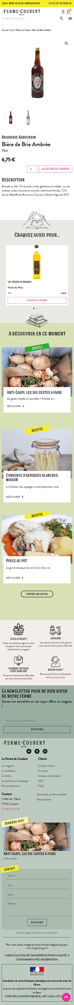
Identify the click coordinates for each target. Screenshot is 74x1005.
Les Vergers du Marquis (19, 282)
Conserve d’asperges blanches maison (32, 477)
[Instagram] (45, 751)
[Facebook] (29, 751)
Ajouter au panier (55, 169)
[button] (70, 18)
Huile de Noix (15, 287)
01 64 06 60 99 (11, 809)
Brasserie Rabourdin (19, 137)
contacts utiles (58, 677)
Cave (12, 30)
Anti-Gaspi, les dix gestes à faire (34, 393)
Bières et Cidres (23, 30)
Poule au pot (16, 561)
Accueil (5, 30)
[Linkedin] (37, 751)
